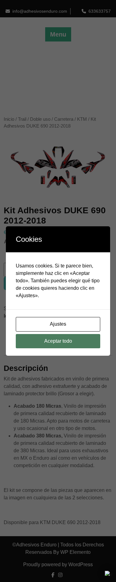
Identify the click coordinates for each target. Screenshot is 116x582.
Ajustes (58, 324)
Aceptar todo (58, 341)
